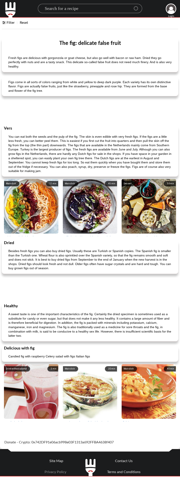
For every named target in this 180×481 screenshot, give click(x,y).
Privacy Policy (55, 472)
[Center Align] (137, 6)
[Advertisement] (90, 111)
